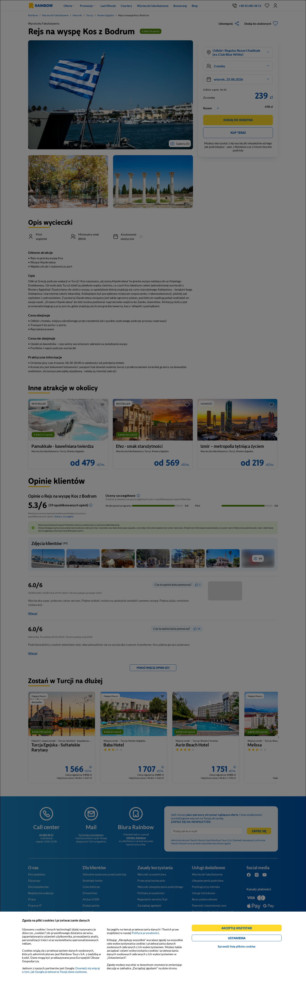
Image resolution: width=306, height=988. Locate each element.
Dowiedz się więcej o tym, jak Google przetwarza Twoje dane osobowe (61, 969)
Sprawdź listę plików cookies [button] (236, 946)
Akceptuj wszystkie (238, 928)
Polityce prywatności (145, 933)
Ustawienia (244, 938)
